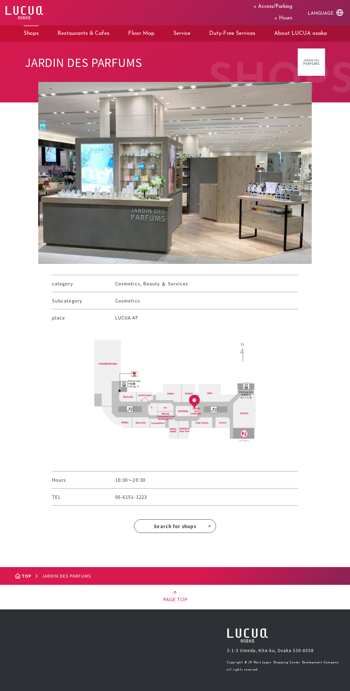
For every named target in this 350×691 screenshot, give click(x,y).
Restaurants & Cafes (83, 33)
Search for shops (175, 526)
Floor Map (141, 33)
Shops (31, 33)
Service (181, 33)
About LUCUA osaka (300, 33)
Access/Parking (275, 6)
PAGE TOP (175, 600)
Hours (285, 18)
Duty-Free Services (232, 33)
